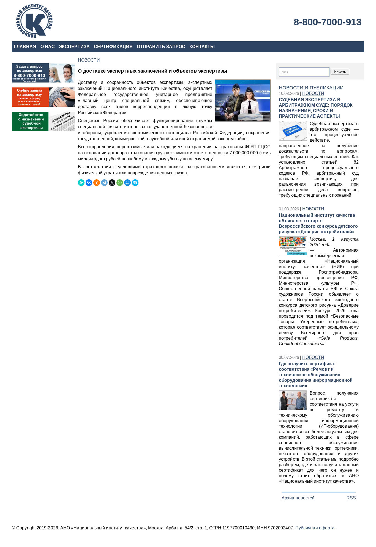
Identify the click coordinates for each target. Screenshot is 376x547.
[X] (112, 182)
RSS (351, 498)
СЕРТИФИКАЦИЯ (113, 46)
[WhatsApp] (119, 182)
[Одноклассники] (96, 182)
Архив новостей (298, 498)
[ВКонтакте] (89, 182)
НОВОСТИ (313, 93)
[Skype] (135, 182)
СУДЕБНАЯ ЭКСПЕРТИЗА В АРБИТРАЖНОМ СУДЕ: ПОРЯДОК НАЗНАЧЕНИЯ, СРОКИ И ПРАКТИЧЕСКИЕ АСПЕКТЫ (316, 108)
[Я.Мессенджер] (81, 182)
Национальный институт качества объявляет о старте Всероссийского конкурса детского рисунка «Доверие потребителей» (318, 223)
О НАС (47, 46)
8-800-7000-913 (327, 22)
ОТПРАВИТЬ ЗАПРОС (161, 46)
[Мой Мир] (127, 182)
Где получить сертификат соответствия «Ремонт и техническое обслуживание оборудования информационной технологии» (316, 374)
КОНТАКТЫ (202, 46)
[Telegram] (104, 182)
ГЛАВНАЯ (25, 46)
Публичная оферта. (315, 528)
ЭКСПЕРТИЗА (74, 46)
